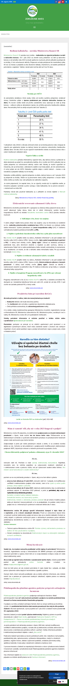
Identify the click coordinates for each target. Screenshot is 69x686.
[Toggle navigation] (34, 27)
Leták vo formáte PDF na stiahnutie (29, 419)
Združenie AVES (34, 19)
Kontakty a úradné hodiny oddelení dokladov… (23, 495)
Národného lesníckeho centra (38, 212)
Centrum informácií (38, 657)
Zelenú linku (16, 252)
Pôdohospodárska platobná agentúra (17, 595)
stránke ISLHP (11, 238)
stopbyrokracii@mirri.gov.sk (18, 564)
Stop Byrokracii (14, 579)
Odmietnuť (56, 678)
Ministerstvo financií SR (12, 55)
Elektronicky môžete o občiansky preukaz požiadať (25, 500)
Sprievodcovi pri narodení (23, 321)
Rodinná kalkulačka (10, 160)
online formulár (36, 562)
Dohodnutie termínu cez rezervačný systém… (23, 497)
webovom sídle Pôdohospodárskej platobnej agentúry (40, 655)
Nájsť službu (22, 617)
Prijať (57, 674)
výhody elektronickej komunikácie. (44, 463)
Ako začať (37, 632)
